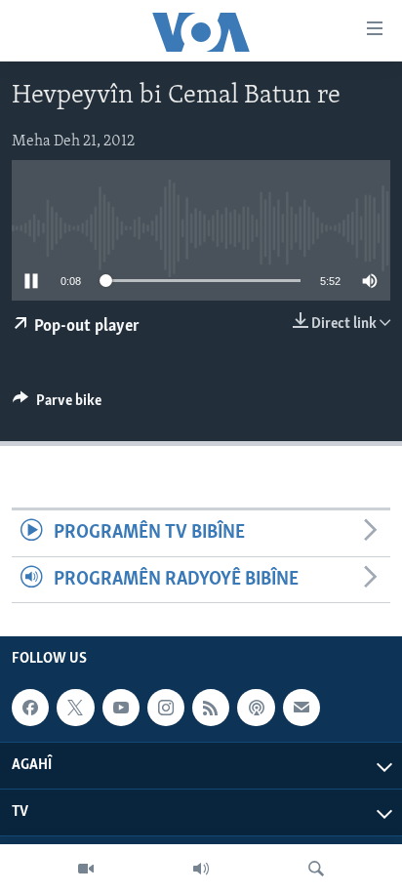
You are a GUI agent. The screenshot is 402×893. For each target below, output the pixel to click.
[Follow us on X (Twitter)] (75, 707)
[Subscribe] (301, 707)
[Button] (57, 405)
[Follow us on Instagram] (165, 707)
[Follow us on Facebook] (30, 707)
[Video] (86, 868)
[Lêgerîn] (316, 868)
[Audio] (201, 868)
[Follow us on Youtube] (121, 707)
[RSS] (210, 707)
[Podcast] (255, 707)
